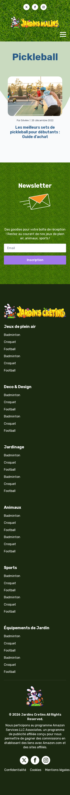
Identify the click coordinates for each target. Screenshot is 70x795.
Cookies (35, 770)
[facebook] (35, 7)
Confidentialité (15, 770)
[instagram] (43, 7)
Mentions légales (57, 770)
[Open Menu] (63, 34)
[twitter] (26, 7)
